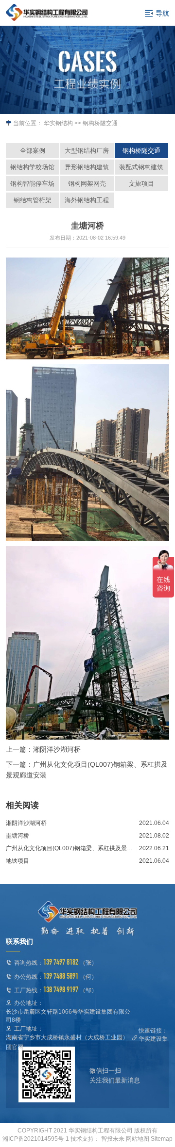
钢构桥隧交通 (141, 150)
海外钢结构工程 (87, 200)
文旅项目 (141, 183)
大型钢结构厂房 (87, 150)
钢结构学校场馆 (32, 167)
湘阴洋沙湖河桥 (57, 749)
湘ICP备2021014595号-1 (35, 1139)
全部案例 (32, 150)
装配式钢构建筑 (141, 167)
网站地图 (137, 1139)
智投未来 (112, 1139)
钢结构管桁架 (33, 200)
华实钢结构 (58, 123)
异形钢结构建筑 (87, 167)
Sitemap (162, 1139)
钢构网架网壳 (87, 183)
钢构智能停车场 (32, 183)
